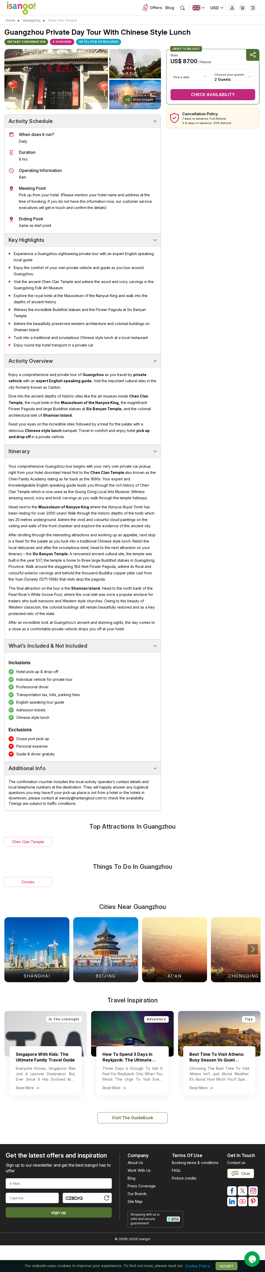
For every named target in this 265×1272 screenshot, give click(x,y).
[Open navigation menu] (253, 8)
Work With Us (139, 1170)
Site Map (135, 1201)
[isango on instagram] (253, 1191)
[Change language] (198, 7)
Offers (156, 7)
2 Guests (223, 79)
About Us (135, 1162)
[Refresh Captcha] (106, 1199)
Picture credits (184, 1178)
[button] (253, 949)
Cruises (27, 882)
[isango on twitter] (242, 1191)
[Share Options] (252, 55)
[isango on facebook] (232, 1191)
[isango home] (26, 7)
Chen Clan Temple (28, 842)
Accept (226, 1266)
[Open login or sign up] (232, 8)
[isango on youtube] (242, 1201)
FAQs (176, 1170)
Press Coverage (142, 1186)
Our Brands (137, 1193)
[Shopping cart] (242, 8)
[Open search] (182, 8)
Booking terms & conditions (195, 1162)
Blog (169, 7)
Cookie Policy (197, 1265)
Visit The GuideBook (132, 1117)
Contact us (236, 1162)
